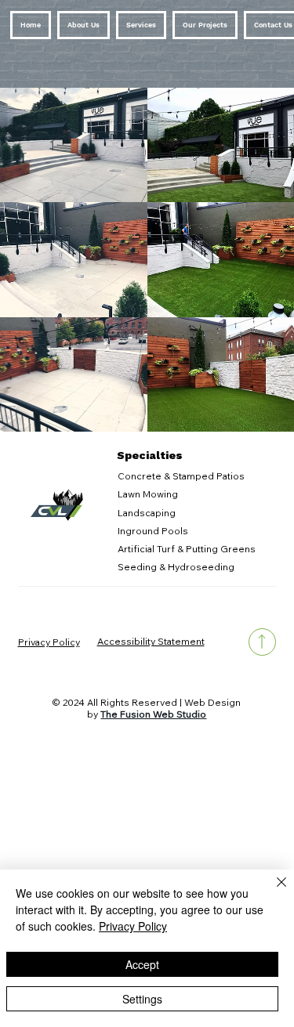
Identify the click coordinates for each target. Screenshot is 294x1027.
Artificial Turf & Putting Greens (187, 549)
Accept (142, 964)
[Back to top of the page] (262, 642)
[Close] (272, 891)
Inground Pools (153, 531)
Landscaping (147, 513)
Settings (142, 999)
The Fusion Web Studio (153, 714)
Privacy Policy (49, 642)
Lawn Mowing (148, 494)
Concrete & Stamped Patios (181, 476)
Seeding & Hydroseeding (176, 567)
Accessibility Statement (151, 641)
